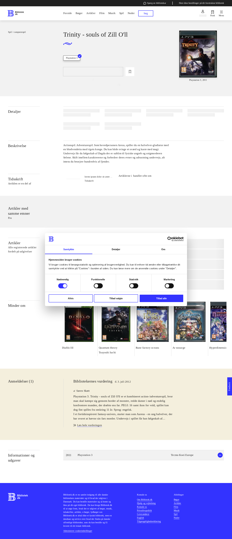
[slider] (198, 56)
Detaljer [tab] (116, 249)
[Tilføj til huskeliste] (129, 71)
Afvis (71, 298)
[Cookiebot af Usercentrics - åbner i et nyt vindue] (170, 239)
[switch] (98, 285)
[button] (143, 455)
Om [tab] (163, 249)
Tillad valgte (116, 298)
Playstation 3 (71, 58)
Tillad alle (161, 298)
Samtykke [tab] (68, 249)
